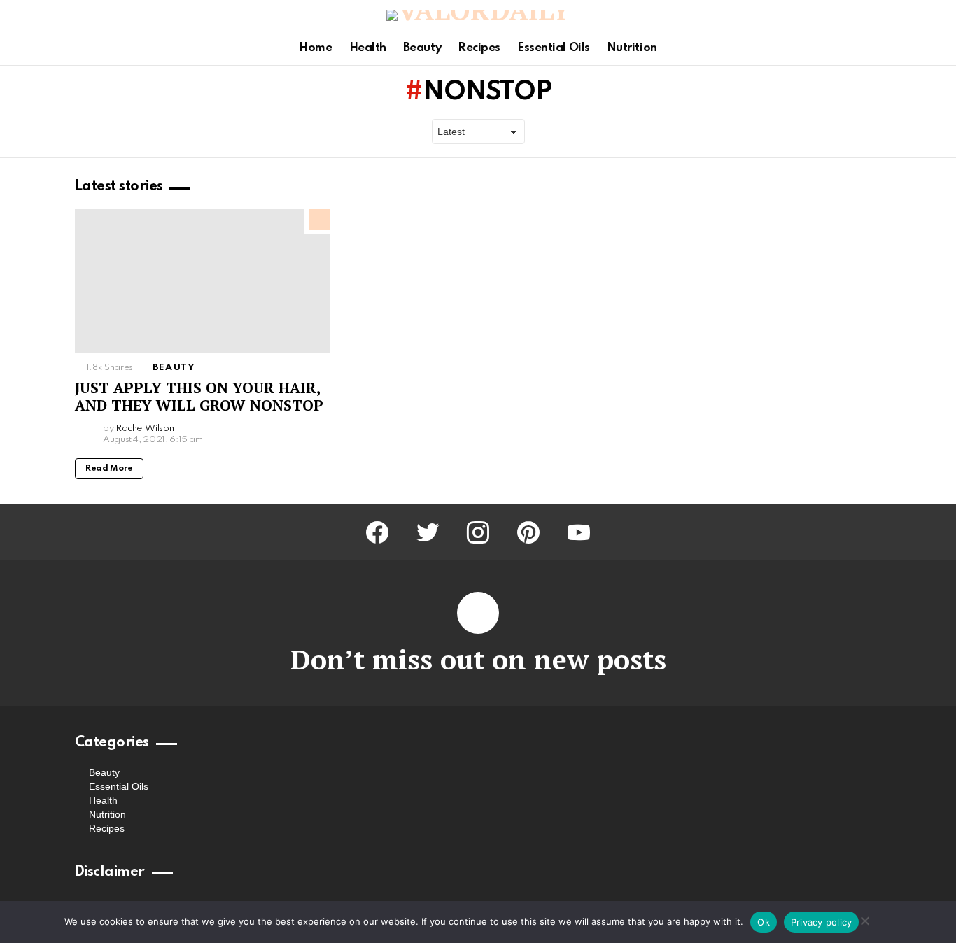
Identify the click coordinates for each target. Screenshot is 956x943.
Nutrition (632, 48)
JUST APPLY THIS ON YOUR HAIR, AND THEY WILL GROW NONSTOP (199, 396)
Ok (763, 922)
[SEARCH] (937, 48)
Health (367, 48)
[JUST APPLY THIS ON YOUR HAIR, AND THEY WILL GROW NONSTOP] (202, 281)
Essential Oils (553, 48)
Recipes (479, 48)
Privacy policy (821, 922)
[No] (864, 919)
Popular (319, 219)
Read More (109, 469)
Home (315, 48)
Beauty (422, 48)
